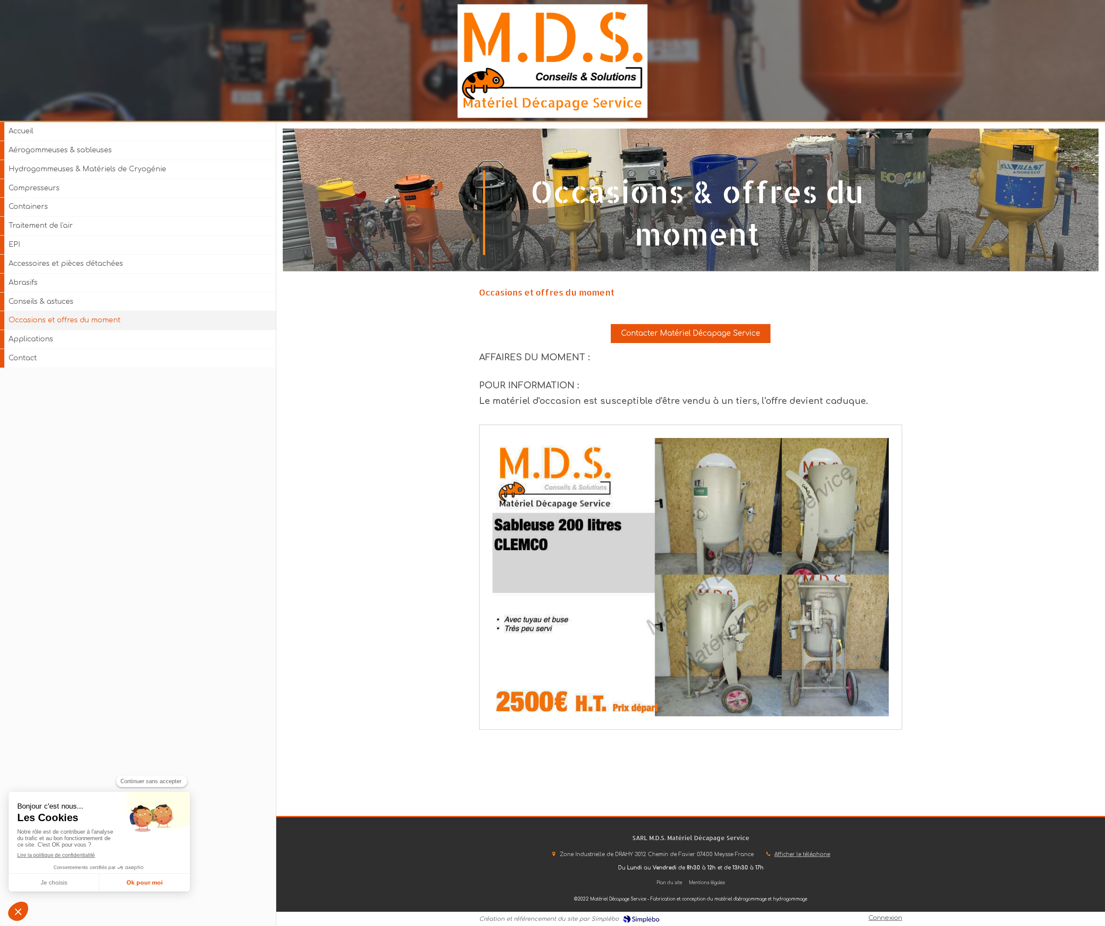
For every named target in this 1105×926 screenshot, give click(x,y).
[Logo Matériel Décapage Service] (552, 116)
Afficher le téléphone (802, 854)
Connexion (885, 918)
